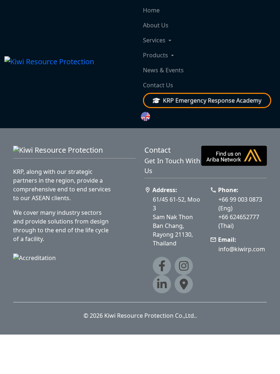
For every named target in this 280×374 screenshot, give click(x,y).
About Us (155, 25)
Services (154, 40)
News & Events (163, 70)
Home (151, 10)
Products (155, 55)
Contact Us (158, 85)
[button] (207, 116)
